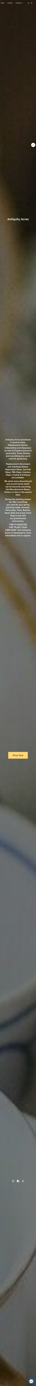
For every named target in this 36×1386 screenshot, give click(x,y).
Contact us (19, 3)
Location (10, 3)
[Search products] (33, 145)
